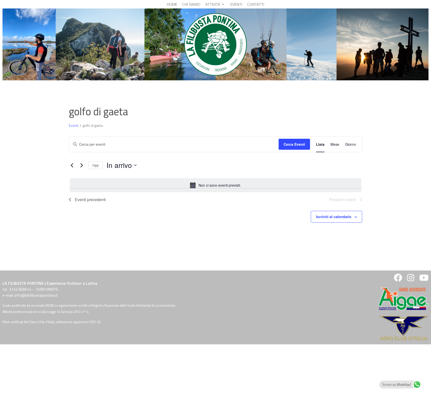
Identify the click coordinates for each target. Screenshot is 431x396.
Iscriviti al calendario (333, 216)
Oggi (95, 165)
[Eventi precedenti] (72, 165)
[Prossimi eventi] (82, 165)
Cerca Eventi (294, 144)
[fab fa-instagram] (411, 279)
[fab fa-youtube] (423, 279)
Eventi (74, 125)
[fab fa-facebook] (398, 279)
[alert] (215, 185)
